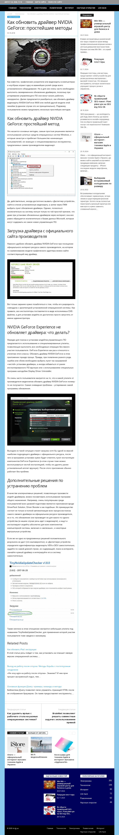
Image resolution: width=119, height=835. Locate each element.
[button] (110, 8)
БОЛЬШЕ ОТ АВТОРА (37, 733)
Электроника (40, 8)
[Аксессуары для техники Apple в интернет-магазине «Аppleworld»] (64, 744)
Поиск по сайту (55, 2)
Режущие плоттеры (99, 60)
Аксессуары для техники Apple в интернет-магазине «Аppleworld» (64, 758)
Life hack (102, 8)
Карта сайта (40, 2)
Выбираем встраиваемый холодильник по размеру (102, 182)
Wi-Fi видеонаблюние (39, 755)
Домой (9, 14)
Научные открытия (86, 8)
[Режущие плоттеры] (49, 798)
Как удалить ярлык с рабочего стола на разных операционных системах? (22, 716)
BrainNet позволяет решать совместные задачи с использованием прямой (60, 718)
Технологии (25, 8)
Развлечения (56, 8)
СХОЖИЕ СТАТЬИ (17, 733)
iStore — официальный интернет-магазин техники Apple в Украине (16, 759)
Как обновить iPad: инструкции (21, 649)
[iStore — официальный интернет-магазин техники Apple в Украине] (17, 744)
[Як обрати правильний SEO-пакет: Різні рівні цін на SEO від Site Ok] (49, 810)
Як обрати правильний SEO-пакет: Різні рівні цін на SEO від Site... (65, 810)
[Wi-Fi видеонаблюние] (41, 744)
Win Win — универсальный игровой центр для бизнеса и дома (102, 26)
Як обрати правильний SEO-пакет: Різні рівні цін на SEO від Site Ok (102, 101)
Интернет (69, 8)
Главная (29, 2)
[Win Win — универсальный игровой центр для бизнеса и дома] (49, 784)
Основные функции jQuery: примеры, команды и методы (34, 686)
